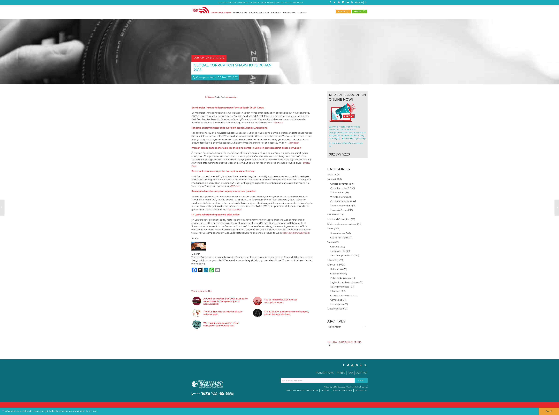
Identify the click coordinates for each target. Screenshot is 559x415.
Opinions (334, 246)
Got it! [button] (549, 411)
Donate (357, 11)
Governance (336, 273)
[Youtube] (339, 2)
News (330, 179)
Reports (331, 174)
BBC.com (235, 186)
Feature (331, 260)
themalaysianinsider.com (296, 232)
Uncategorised (335, 308)
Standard (293, 142)
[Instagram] (343, 2)
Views (330, 242)
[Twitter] (334, 2)
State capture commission (342, 224)
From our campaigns (341, 205)
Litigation (335, 291)
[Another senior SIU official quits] (2, 208)
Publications (336, 269)
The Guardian (234, 209)
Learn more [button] (92, 411)
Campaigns (336, 300)
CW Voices (333, 214)
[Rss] (352, 2)
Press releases (337, 233)
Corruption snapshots (341, 201)
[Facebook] (330, 2)
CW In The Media (339, 237)
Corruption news (338, 188)
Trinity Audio (220, 97)
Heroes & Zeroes (338, 210)
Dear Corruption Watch (342, 255)
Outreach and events (341, 295)
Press (330, 228)
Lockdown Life (337, 251)
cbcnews (278, 122)
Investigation (337, 304)
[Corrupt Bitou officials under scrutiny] (556, 208)
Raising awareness (339, 286)
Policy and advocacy (340, 278)
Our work (332, 264)
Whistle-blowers (338, 197)
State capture (337, 192)
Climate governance (340, 184)
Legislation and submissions (344, 282)
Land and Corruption (338, 219)
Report (341, 11)
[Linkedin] (347, 2)
